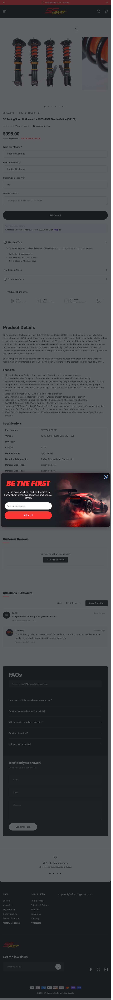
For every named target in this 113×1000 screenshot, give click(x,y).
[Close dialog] (106, 477)
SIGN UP (28, 515)
